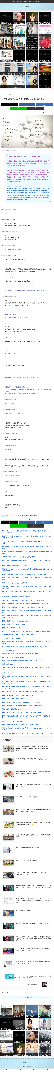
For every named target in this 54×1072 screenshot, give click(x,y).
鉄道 (32, 515)
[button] (35, 108)
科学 (28, 515)
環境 (20, 515)
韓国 (36, 515)
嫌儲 (3, 515)
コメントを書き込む (27, 997)
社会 (24, 515)
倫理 (12, 515)
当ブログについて (27, 1066)
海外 (16, 515)
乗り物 (8, 515)
